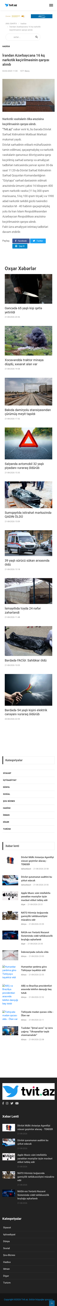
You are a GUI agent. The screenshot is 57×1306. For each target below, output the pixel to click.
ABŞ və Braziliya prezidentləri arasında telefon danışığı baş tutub (36, 989)
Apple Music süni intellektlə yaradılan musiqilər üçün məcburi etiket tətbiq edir (35, 897)
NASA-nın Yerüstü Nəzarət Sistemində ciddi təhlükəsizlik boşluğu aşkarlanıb (37, 936)
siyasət (7, 773)
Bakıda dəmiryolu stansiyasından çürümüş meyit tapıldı (28, 412)
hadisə (23, 24)
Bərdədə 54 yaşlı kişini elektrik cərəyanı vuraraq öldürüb (26, 712)
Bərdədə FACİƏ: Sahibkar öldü (26, 660)
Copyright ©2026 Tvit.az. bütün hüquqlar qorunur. (28, 1299)
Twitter (39, 241)
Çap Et (21, 246)
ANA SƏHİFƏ (11, 24)
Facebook (22, 241)
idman (6, 815)
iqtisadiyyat (9, 780)
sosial (6, 794)
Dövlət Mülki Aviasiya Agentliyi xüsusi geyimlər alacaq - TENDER (37, 861)
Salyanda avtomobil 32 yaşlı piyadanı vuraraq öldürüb (24, 466)
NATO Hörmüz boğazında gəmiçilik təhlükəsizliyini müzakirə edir (34, 916)
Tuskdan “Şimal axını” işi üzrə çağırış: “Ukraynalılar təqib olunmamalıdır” (37, 1032)
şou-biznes (9, 801)
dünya (6, 787)
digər (6, 822)
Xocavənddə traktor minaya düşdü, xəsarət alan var (24, 362)
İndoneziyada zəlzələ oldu (34, 952)
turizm (7, 829)
